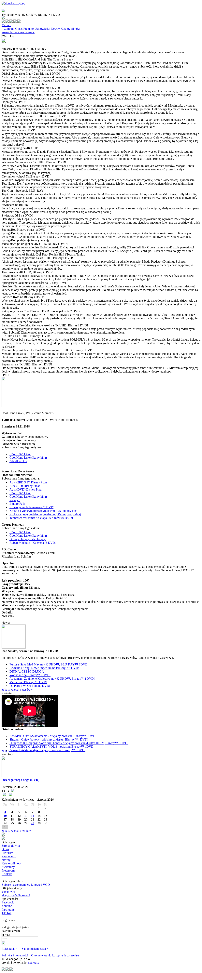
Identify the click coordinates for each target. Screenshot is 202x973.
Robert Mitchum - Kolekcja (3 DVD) (32, 542)
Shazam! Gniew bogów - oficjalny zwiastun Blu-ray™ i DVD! (48, 739)
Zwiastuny (8, 867)
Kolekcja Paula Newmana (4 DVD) (31, 507)
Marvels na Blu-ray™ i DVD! (28, 682)
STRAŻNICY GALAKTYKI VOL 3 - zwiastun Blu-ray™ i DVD (51, 746)
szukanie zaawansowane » (18, 32)
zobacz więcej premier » (17, 830)
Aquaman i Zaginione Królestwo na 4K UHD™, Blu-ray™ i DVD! (52, 678)
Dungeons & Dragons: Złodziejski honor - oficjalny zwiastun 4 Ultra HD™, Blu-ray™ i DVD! (68, 743)
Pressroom (8, 870)
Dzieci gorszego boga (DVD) (20, 780)
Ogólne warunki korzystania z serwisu (55, 955)
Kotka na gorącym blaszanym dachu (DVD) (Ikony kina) (45, 514)
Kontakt (7, 874)
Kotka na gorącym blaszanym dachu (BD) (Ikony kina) (43, 510)
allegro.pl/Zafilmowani (16, 895)
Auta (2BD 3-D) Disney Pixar (28, 482)
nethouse (33, 962)
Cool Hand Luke (20, 454)
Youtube (7, 906)
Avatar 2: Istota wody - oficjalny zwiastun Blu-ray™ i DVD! (47, 750)
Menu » (6, 25)
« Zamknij (8, 28)
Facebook (8, 902)
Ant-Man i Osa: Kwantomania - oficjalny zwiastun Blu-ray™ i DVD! (52, 736)
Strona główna (11, 845)
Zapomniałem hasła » (35, 948)
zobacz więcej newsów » (17, 689)
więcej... (14, 500)
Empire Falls (17, 503)
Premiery (29, 28)
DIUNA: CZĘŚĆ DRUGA (26, 671)
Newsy (55, 28)
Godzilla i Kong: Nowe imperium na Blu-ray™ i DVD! (44, 668)
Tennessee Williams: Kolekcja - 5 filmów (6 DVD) (41, 517)
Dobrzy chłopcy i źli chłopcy (27, 539)
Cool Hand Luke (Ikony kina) (28, 457)
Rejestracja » (10, 948)
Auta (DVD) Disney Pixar (25, 489)
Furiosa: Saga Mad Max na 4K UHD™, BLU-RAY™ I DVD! (49, 664)
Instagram (8, 909)
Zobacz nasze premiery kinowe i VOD (26, 884)
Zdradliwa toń (18, 461)
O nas (18, 28)
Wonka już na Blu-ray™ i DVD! (29, 675)
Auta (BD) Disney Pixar (24, 486)
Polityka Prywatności (15, 955)
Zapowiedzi (42, 28)
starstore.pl (8, 891)
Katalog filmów (70, 28)
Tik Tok (6, 913)
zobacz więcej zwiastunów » (19, 750)
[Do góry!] (13, 3)
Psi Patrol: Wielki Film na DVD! (29, 685)
